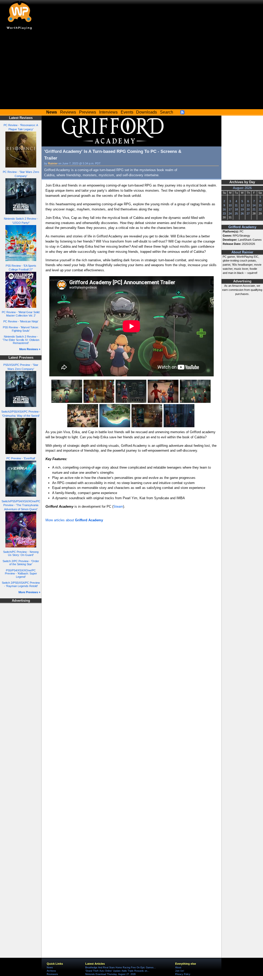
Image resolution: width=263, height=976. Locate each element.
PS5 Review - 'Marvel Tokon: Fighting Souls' (21, 329)
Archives (51, 971)
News (50, 967)
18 (236, 209)
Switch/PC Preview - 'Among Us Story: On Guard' (21, 553)
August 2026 (242, 188)
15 (260, 205)
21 (254, 209)
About (178, 967)
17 (230, 209)
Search (166, 112)
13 (248, 205)
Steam (118, 506)
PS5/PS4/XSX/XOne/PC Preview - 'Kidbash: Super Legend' (21, 573)
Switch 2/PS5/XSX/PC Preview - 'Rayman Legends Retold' (21, 584)
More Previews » (29, 592)
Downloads (146, 112)
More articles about (74, 520)
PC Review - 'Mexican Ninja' (20, 321)
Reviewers (52, 974)
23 (224, 213)
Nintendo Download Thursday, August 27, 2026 (110, 974)
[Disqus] (131, 592)
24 (230, 213)
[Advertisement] (131, 71)
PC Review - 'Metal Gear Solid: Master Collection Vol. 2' (21, 314)
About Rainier (242, 252)
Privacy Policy (182, 974)
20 (248, 209)
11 (236, 205)
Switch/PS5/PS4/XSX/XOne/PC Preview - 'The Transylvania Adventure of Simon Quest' (21, 505)
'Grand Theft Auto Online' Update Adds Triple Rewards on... (117, 971)
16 (224, 209)
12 (242, 205)
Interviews (108, 112)
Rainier (53, 163)
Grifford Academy (242, 227)
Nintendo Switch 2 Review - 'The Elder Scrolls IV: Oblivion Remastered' (21, 340)
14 (254, 205)
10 (230, 205)
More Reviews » (29, 349)
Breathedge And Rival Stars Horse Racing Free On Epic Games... (120, 967)
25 (236, 213)
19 (242, 209)
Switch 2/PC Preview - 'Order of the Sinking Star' (21, 563)
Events (127, 112)
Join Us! (179, 971)
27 (248, 213)
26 (242, 213)
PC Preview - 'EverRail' (20, 458)
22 (260, 209)
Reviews (68, 112)
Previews (87, 112)
